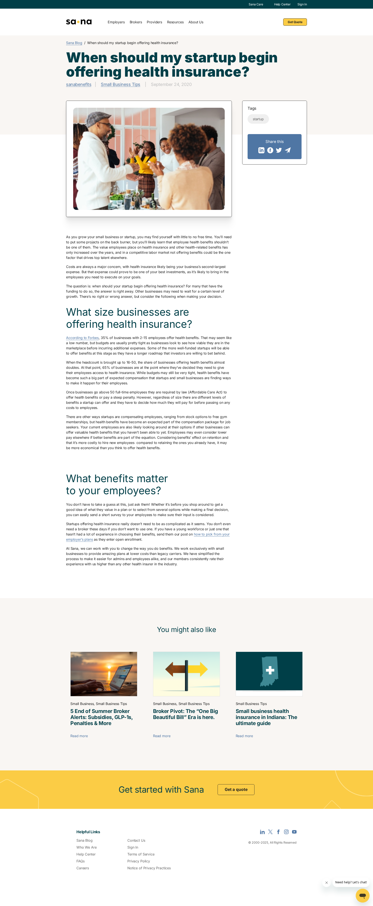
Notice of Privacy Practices (149, 868)
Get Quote (295, 22)
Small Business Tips (120, 84)
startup (258, 119)
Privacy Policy (138, 861)
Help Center (282, 4)
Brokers (136, 22)
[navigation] (199, 22)
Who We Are (86, 847)
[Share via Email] (288, 150)
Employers (116, 22)
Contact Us (136, 840)
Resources (175, 22)
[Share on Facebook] (270, 150)
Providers (154, 22)
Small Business (82, 704)
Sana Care (256, 4)
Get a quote (236, 789)
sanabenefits (78, 84)
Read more (79, 736)
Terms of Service (141, 854)
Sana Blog (74, 43)
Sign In (302, 4)
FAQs (80, 861)
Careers (82, 868)
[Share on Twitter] (279, 150)
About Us (195, 22)
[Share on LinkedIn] (261, 150)
